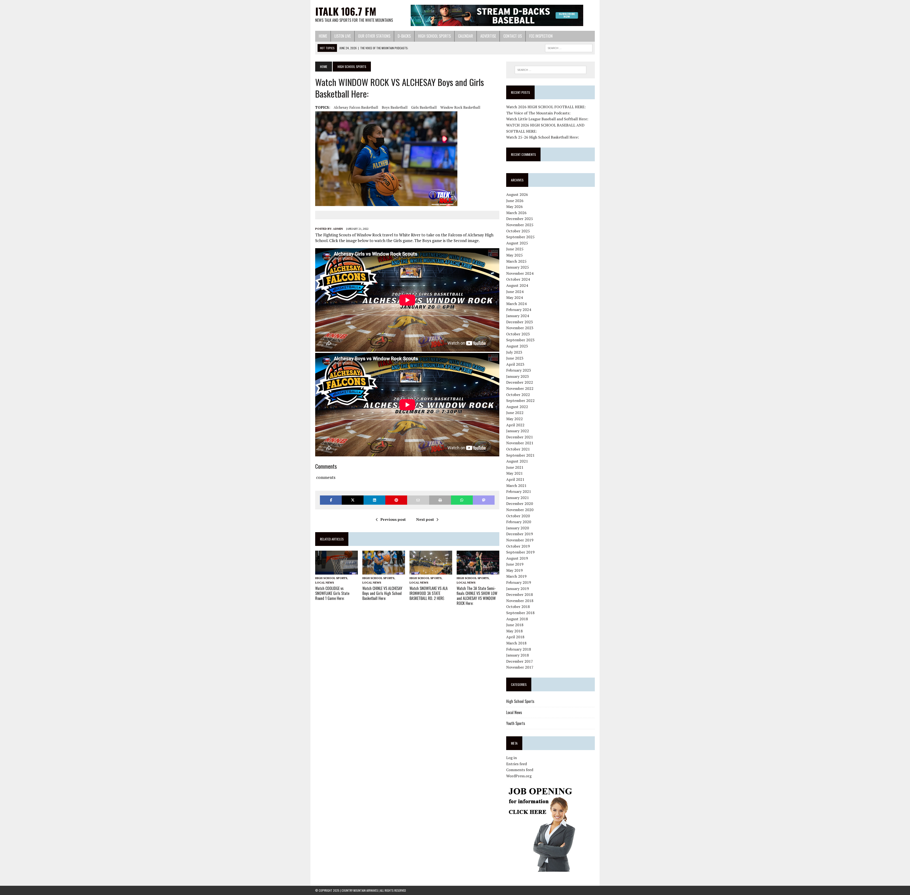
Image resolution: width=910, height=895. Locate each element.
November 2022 (519, 388)
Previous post (393, 519)
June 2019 (514, 564)
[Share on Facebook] (331, 500)
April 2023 (515, 364)
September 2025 (520, 236)
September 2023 (520, 339)
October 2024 (518, 279)
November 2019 (519, 540)
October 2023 (518, 334)
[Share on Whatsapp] (462, 500)
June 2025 (514, 249)
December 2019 (519, 533)
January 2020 (517, 528)
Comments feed (519, 769)
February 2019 (518, 582)
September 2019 (520, 552)
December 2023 (519, 321)
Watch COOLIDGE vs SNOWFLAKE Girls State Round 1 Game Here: (332, 593)
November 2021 (519, 442)
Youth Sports (515, 723)
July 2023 (514, 352)
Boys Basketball (395, 107)
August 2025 (517, 243)
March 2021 (516, 485)
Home (323, 36)
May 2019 (514, 570)
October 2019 (518, 546)
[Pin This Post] (396, 500)
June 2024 (514, 291)
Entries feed (516, 763)
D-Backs (404, 36)
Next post (425, 519)
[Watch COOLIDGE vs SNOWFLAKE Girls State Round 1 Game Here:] (336, 571)
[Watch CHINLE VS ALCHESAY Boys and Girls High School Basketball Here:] (383, 571)
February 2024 (518, 309)
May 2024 (514, 297)
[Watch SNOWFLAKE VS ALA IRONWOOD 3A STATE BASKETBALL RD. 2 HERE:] (431, 571)
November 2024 (519, 273)
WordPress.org (519, 775)
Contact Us (512, 36)
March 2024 (516, 303)
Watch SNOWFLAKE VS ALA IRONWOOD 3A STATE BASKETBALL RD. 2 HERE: (429, 593)
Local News (324, 582)
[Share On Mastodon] (484, 500)
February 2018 (518, 649)
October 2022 (518, 394)
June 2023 (514, 358)
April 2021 (515, 479)
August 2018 (517, 618)
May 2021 (514, 473)
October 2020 (518, 515)
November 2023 (519, 327)
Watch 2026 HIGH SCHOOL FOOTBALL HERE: (546, 106)
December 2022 (519, 382)
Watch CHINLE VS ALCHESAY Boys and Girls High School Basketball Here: (382, 593)
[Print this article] (440, 500)
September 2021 (520, 455)
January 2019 (517, 588)
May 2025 (514, 255)
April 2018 (515, 636)
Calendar (465, 36)
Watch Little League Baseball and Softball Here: (547, 118)
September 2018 (520, 612)
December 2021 (519, 437)
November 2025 (519, 224)
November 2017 (519, 667)
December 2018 (519, 594)
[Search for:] (550, 70)
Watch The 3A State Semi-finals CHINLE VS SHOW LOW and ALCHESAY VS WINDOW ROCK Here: (477, 595)
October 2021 (518, 449)
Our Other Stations (374, 36)
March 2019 (516, 576)
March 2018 (516, 643)
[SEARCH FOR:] (568, 47)
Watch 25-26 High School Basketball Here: (542, 137)
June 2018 (514, 624)
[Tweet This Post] (353, 500)
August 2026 (517, 194)
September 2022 (520, 400)
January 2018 (517, 655)
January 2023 (517, 376)
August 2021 (517, 461)
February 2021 (518, 491)
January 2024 (517, 315)
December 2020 (519, 503)
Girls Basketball (424, 107)
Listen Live (342, 36)
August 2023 (517, 346)
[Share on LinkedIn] (374, 500)
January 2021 (517, 497)
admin (338, 228)
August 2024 (517, 285)
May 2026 (514, 206)
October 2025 (518, 231)
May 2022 (514, 418)
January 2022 (517, 430)
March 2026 (516, 212)
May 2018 (514, 631)
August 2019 (517, 558)
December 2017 (519, 661)
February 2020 (518, 521)
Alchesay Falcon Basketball (356, 107)
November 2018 (519, 600)
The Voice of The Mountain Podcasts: (538, 113)
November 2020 (519, 509)
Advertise (488, 36)
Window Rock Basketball (460, 107)
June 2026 (514, 200)
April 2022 (515, 424)
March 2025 (516, 261)
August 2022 (517, 406)
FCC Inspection (541, 36)
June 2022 (514, 412)
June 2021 (514, 467)
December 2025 (519, 218)
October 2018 (518, 606)
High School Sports (434, 36)
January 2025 (517, 267)
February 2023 (518, 370)
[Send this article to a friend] (418, 500)
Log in (511, 757)
